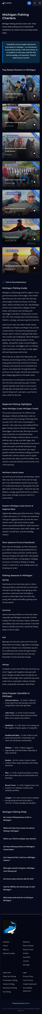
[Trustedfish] (7, 2)
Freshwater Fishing (10, 980)
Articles (26, 953)
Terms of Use (28, 980)
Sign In (29, 3)
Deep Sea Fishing (9, 976)
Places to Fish (28, 949)
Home (5, 945)
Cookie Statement (30, 984)
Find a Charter (28, 945)
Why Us (6, 949)
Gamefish (26, 957)
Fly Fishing (7, 992)
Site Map (26, 965)
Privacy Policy (28, 976)
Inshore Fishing (8, 984)
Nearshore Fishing (10, 988)
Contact (26, 961)
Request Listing (9, 953)
